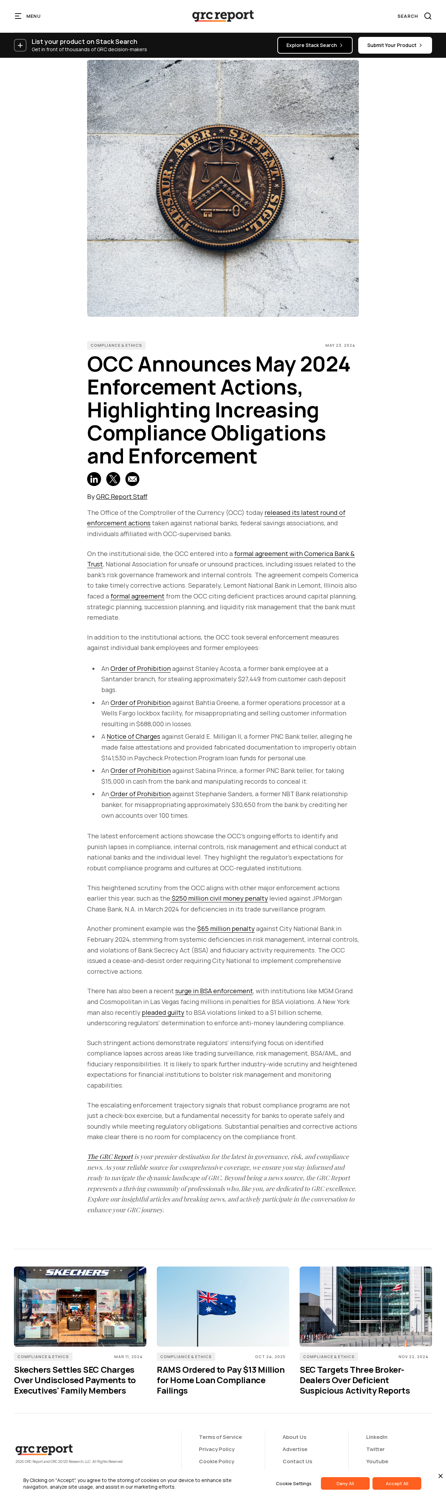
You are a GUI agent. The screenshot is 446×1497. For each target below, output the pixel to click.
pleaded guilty (163, 1012)
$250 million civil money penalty (219, 898)
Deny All (345, 1483)
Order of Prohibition (140, 668)
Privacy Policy (216, 1449)
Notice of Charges (133, 736)
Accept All (397, 1483)
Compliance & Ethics (116, 345)
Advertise (295, 1449)
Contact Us (297, 1461)
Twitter (375, 1449)
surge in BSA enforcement (214, 991)
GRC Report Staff (121, 496)
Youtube (377, 1461)
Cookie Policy (216, 1461)
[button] (28, 16)
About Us (294, 1437)
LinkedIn (376, 1437)
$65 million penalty (226, 928)
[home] (223, 16)
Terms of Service (220, 1437)
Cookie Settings (294, 1483)
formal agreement (137, 596)
